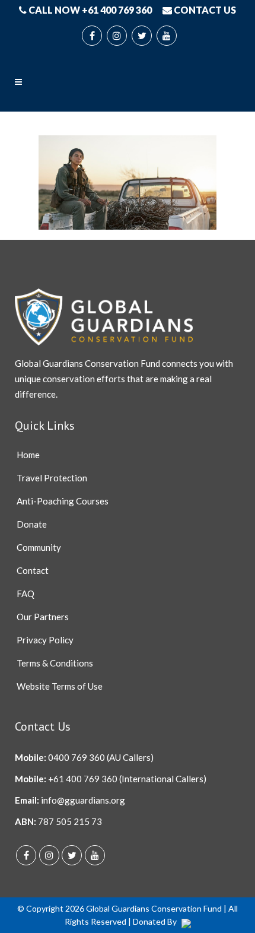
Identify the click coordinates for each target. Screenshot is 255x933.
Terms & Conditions (55, 663)
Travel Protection (52, 477)
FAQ (25, 593)
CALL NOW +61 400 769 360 (89, 9)
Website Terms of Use (60, 686)
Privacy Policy (45, 639)
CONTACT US (204, 9)
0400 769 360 (76, 757)
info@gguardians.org (83, 800)
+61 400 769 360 (82, 778)
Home (28, 454)
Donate (32, 524)
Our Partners (43, 616)
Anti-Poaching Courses (63, 501)
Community (39, 547)
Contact (33, 570)
